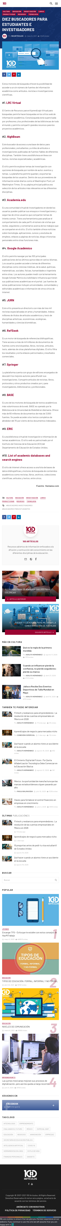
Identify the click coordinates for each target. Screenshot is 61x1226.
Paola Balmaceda (25, 791)
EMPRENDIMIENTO (26, 1123)
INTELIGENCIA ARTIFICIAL (13, 1145)
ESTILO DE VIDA (33, 1151)
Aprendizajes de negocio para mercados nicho (35, 731)
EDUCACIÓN (8, 1134)
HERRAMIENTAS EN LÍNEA (13, 1151)
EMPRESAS (49, 1134)
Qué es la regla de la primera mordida (37, 649)
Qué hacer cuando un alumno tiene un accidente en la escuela (36, 745)
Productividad (9, 14)
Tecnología (33, 14)
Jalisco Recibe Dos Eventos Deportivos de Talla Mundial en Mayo (38, 689)
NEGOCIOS (21, 1134)
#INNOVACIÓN (35, 1134)
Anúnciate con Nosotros (30, 1207)
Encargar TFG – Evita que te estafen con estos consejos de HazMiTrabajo (29, 934)
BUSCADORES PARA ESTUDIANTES (16, 509)
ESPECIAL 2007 (43, 1129)
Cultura (6, 11)
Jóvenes (5, 929)
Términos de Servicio (44, 1210)
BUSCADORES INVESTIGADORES (19, 505)
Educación (17, 11)
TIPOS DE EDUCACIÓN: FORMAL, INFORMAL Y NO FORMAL (30, 981)
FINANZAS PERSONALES (13, 1157)
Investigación (30, 11)
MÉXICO (29, 1129)
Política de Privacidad (17, 1210)
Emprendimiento (8, 1077)
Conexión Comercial (26, 735)
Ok (12, 1224)
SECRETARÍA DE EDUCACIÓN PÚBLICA (18, 1140)
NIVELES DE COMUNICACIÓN (16, 1026)
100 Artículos (17, 36)
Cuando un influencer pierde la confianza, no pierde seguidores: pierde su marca (40, 668)
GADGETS (30, 1157)
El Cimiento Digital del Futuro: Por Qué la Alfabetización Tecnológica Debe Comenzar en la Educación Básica (35, 763)
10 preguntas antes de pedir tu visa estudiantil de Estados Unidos (35, 847)
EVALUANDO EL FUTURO (13, 1129)
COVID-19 (31, 1145)
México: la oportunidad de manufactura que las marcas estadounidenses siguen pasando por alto (36, 784)
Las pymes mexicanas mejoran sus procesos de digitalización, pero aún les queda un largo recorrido (26, 1082)
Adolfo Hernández (34, 655)
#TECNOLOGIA (9, 1123)
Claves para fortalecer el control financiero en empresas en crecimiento (35, 801)
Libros (41, 11)
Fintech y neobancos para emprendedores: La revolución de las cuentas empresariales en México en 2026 (35, 715)
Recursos (22, 14)
